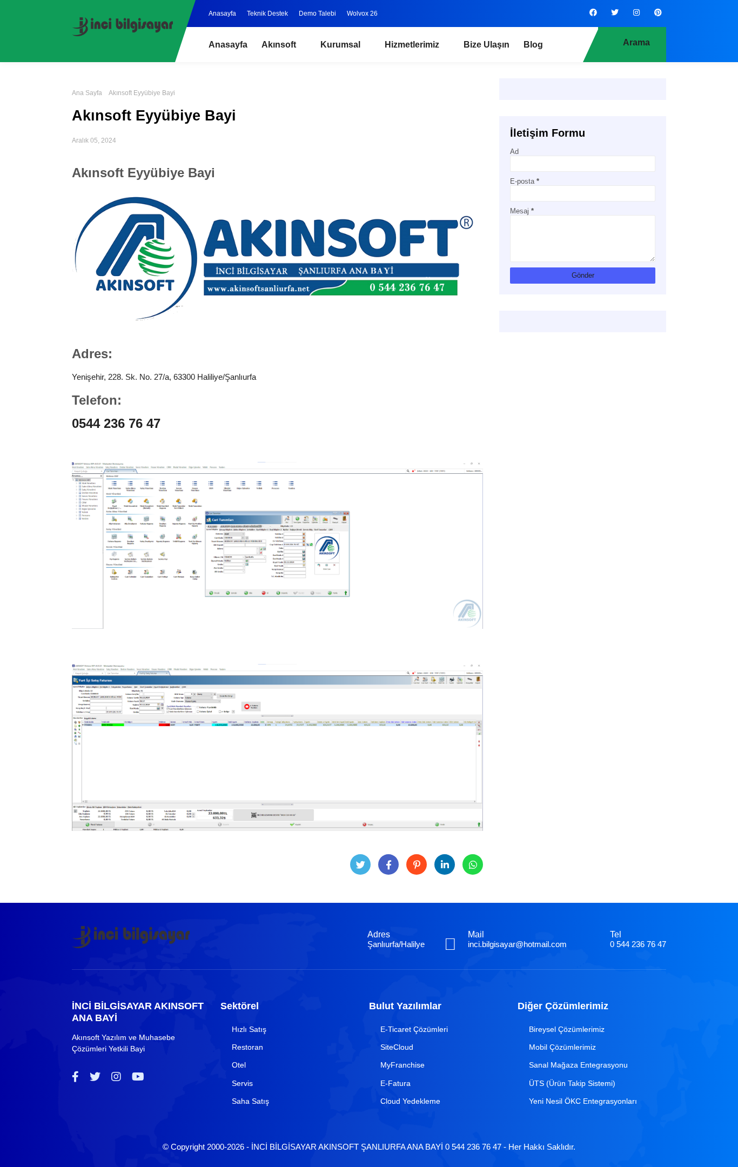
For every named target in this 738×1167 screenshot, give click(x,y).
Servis (242, 1083)
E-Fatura (395, 1083)
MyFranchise (402, 1065)
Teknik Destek (267, 13)
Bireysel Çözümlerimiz (567, 1029)
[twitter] (615, 12)
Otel (239, 1065)
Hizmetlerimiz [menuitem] (412, 44)
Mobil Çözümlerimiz (562, 1047)
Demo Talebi (317, 13)
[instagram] (636, 12)
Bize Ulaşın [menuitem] (486, 44)
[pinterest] (658, 12)
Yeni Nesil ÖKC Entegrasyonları (583, 1101)
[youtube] (138, 1076)
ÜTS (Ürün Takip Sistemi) (572, 1083)
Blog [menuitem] (533, 44)
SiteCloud (396, 1047)
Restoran (247, 1047)
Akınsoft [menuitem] (278, 44)
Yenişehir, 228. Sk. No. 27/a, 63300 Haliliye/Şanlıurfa (164, 376)
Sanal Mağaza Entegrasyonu (578, 1065)
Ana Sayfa (87, 93)
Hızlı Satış (249, 1029)
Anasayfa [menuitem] (228, 44)
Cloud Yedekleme (410, 1101)
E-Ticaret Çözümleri (414, 1029)
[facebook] (593, 12)
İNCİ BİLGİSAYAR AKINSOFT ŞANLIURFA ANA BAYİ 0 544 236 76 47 (376, 1146)
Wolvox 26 (362, 13)
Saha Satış (250, 1101)
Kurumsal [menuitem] (340, 44)
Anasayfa (222, 13)
